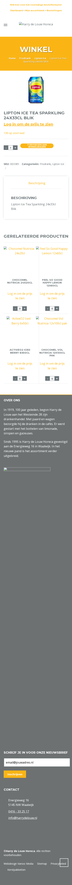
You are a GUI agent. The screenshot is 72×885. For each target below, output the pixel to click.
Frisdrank (25, 58)
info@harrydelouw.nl (22, 818)
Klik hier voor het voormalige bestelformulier (36, 4)
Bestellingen (54, 10)
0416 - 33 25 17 (18, 811)
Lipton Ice (40, 58)
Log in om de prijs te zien (28, 124)
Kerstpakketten (16, 869)
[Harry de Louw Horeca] (36, 24)
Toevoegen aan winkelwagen (37, 145)
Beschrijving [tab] (36, 183)
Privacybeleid (58, 863)
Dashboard (16, 10)
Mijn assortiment (34, 10)
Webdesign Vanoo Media (18, 863)
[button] (4, 880)
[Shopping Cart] (58, 24)
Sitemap (42, 863)
